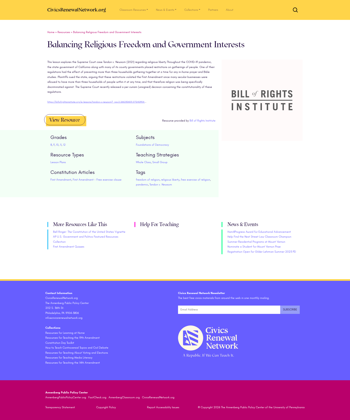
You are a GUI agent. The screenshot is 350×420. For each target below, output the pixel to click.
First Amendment (60, 179)
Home (50, 32)
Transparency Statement (60, 407)
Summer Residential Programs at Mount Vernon (256, 241)
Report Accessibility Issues (163, 407)
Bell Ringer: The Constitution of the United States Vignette (89, 232)
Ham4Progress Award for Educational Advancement (259, 232)
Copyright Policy (106, 407)
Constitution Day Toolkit (59, 343)
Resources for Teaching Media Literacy (68, 357)
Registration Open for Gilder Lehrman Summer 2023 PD (261, 251)
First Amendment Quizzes (68, 246)
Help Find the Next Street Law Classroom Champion (259, 236)
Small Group (160, 162)
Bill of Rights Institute (203, 120)
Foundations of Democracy (152, 144)
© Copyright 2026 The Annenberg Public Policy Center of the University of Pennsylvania (251, 407)
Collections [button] (191, 10)
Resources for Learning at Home (65, 333)
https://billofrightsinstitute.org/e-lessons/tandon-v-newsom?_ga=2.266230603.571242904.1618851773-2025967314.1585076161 (113, 101)
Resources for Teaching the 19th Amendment (72, 337)
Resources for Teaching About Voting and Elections (76, 352)
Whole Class (143, 162)
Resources (64, 32)
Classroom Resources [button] (133, 10)
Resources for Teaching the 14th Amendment (72, 362)
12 (64, 144)
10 (57, 144)
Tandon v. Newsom (160, 184)
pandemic (142, 184)
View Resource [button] (64, 120)
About (229, 10)
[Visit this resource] (262, 105)
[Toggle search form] (295, 9)
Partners (213, 10)
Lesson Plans (58, 162)
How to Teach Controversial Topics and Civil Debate (76, 347)
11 (61, 144)
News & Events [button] (165, 10)
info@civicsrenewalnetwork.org (63, 318)
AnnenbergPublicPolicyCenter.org (65, 397)
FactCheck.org (97, 397)
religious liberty (170, 179)
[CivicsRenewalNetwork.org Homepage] (77, 9)
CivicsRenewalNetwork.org (158, 397)
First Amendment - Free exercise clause (97, 179)
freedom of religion (148, 179)
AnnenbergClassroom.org (124, 397)
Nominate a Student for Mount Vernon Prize (254, 246)
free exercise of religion (195, 179)
